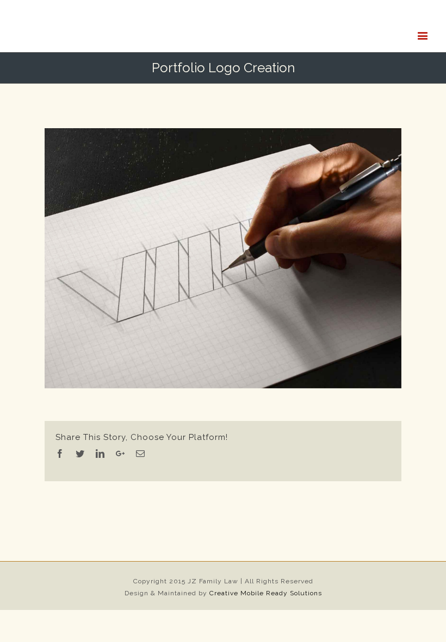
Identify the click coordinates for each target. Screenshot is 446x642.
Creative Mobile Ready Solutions (265, 625)
